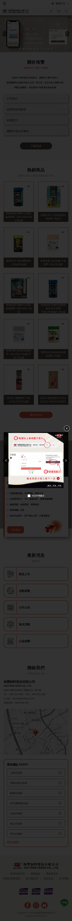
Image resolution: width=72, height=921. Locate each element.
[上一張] (6, 460)
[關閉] (66, 428)
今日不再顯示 (38, 495)
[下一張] (66, 460)
